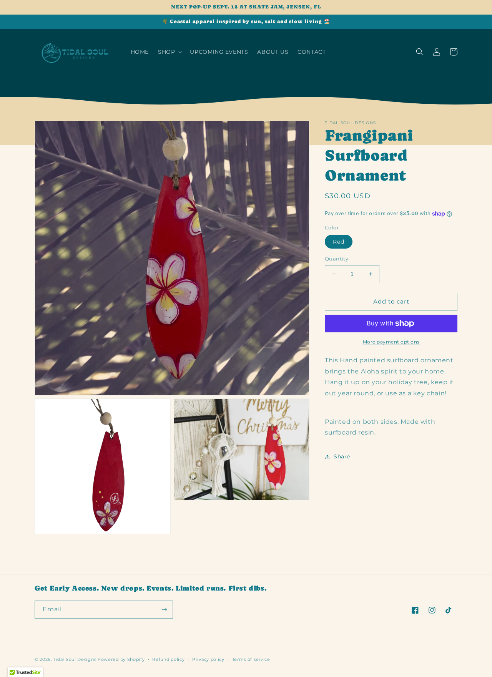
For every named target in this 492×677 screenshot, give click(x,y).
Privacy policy (208, 659)
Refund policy (168, 659)
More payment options (391, 342)
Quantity (336, 259)
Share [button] (342, 456)
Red (338, 241)
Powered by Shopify (121, 659)
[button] (169, 52)
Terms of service (251, 659)
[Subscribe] (164, 610)
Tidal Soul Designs (74, 659)
